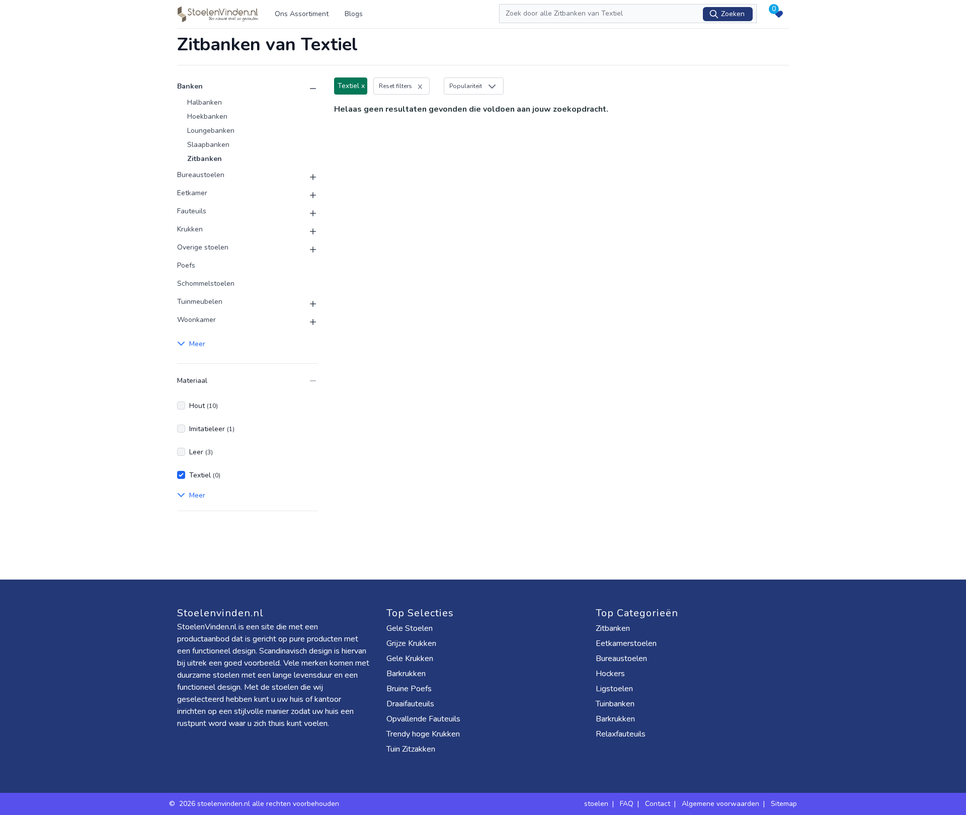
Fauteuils (191, 211)
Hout (203, 406)
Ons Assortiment (302, 14)
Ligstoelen (614, 688)
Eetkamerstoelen (626, 643)
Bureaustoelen (200, 175)
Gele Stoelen (409, 628)
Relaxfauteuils (621, 734)
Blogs (354, 14)
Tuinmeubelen (199, 301)
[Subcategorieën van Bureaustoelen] (307, 177)
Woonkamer (196, 319)
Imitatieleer (211, 429)
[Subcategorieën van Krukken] (307, 231)
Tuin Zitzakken (410, 749)
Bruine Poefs (409, 688)
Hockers (610, 673)
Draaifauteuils (410, 703)
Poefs (186, 265)
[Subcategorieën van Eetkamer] (307, 195)
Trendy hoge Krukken (423, 734)
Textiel (204, 475)
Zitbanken (204, 159)
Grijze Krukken (411, 643)
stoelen (596, 803)
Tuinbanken (615, 703)
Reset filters (395, 86)
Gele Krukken (409, 658)
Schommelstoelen (205, 283)
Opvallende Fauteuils (423, 718)
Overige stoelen (202, 247)
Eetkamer (192, 193)
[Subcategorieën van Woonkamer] (307, 322)
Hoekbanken (207, 116)
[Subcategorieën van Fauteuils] (307, 213)
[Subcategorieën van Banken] (307, 89)
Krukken (190, 229)
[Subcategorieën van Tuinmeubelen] (307, 304)
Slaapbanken (208, 144)
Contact (657, 803)
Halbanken (204, 102)
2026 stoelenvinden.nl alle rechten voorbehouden (260, 803)
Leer (201, 452)
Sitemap (784, 803)
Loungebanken (210, 130)
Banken (190, 86)
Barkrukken (406, 673)
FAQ (626, 803)
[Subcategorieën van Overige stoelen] (307, 249)
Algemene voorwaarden (720, 803)
